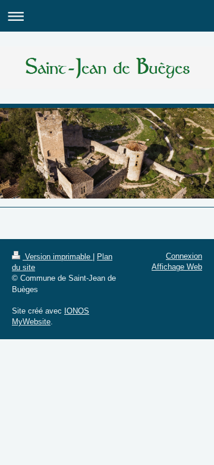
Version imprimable (58, 256)
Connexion (184, 256)
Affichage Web (177, 266)
